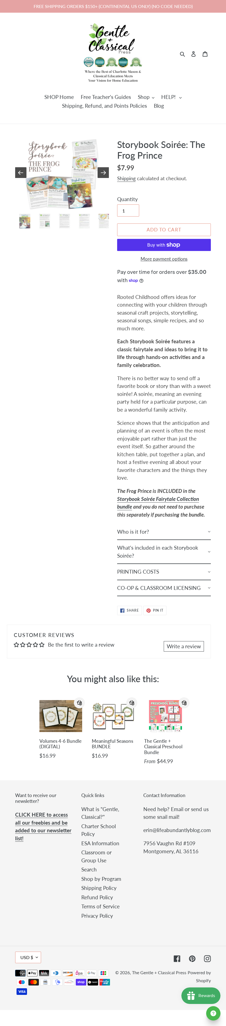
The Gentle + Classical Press (159, 972)
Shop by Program (101, 879)
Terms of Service (100, 906)
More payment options (164, 259)
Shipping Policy (99, 888)
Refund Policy (97, 897)
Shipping (126, 178)
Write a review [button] (184, 646)
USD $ (26, 957)
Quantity (127, 199)
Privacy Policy (97, 915)
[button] (79, 702)
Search (89, 869)
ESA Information (100, 843)
